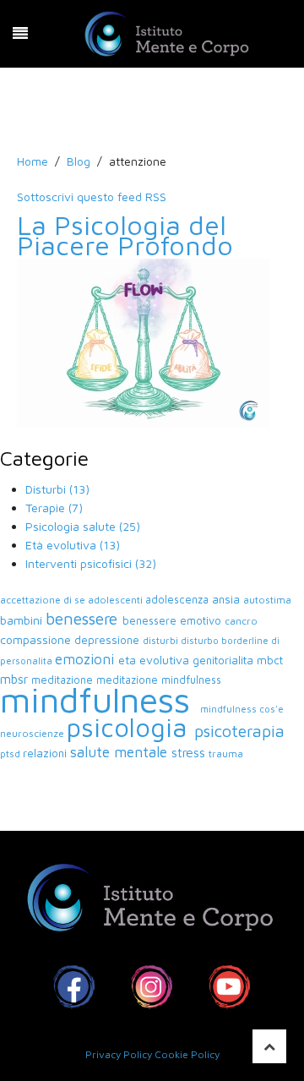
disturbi (162, 640)
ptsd (11, 753)
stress (190, 752)
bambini (23, 620)
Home (32, 161)
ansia (227, 599)
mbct (270, 660)
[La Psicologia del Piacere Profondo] (143, 342)
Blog (78, 161)
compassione (37, 639)
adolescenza (178, 599)
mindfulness (100, 699)
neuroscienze (33, 733)
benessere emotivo (173, 620)
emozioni (86, 659)
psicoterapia (239, 730)
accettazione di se (44, 599)
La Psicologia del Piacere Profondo (125, 235)
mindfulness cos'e (242, 708)
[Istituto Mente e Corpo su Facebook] (74, 986)
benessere (84, 618)
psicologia (130, 727)
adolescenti (116, 599)
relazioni (46, 753)
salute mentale (120, 752)
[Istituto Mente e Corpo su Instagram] (152, 986)
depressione (108, 640)
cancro (241, 620)
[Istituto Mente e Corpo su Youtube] (230, 986)
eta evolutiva (155, 659)
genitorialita (225, 660)
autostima (267, 599)
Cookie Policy (187, 1054)
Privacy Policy (118, 1054)
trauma (226, 753)
